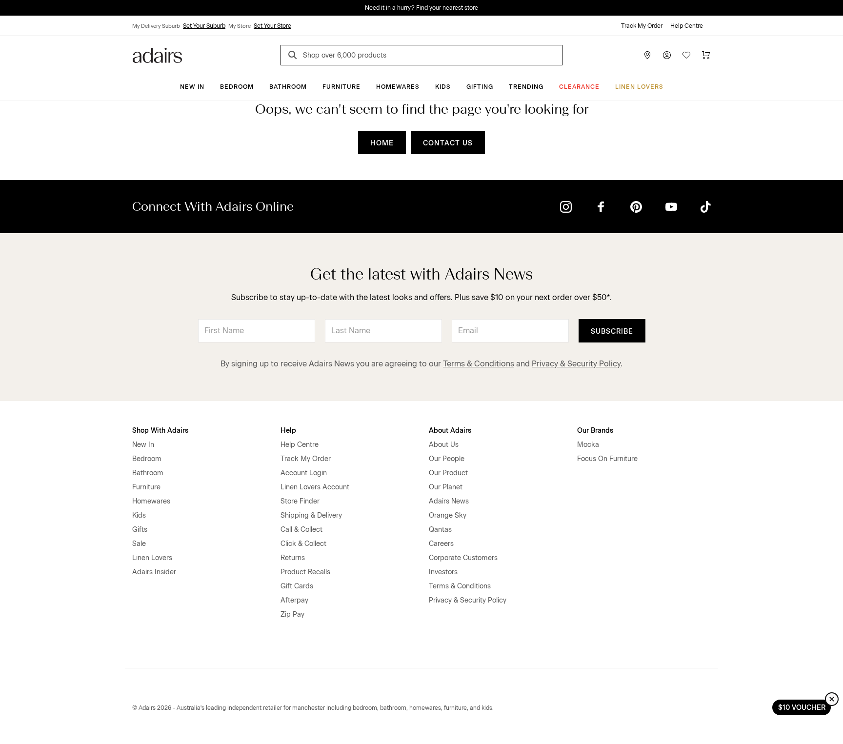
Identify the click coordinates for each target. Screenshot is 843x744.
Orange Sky (447, 515)
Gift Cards (297, 586)
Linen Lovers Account (315, 487)
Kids (443, 86)
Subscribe (612, 331)
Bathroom (288, 86)
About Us (444, 445)
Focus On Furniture (607, 459)
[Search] (294, 56)
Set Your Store (272, 25)
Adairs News (449, 501)
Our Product (448, 473)
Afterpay (294, 600)
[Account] (667, 55)
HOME (382, 143)
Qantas (440, 529)
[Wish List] (686, 55)
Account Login (304, 473)
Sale (139, 544)
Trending (526, 86)
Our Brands (595, 430)
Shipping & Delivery (311, 515)
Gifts (139, 529)
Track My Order (641, 25)
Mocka (588, 445)
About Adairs (450, 430)
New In (192, 86)
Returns (293, 558)
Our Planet (445, 487)
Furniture (341, 86)
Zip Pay (292, 614)
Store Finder (300, 501)
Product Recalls (305, 572)
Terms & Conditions (478, 363)
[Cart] (706, 55)
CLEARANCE (579, 86)
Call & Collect (301, 529)
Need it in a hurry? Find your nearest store (421, 7)
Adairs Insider (154, 572)
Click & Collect (303, 544)
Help (288, 430)
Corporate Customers (463, 558)
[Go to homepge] (157, 54)
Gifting (479, 86)
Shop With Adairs (160, 430)
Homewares (398, 86)
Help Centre (686, 25)
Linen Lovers (639, 86)
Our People (446, 459)
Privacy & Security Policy (576, 363)
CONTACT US (448, 143)
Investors (443, 572)
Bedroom (237, 86)
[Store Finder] (647, 55)
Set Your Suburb (204, 25)
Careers (441, 544)
